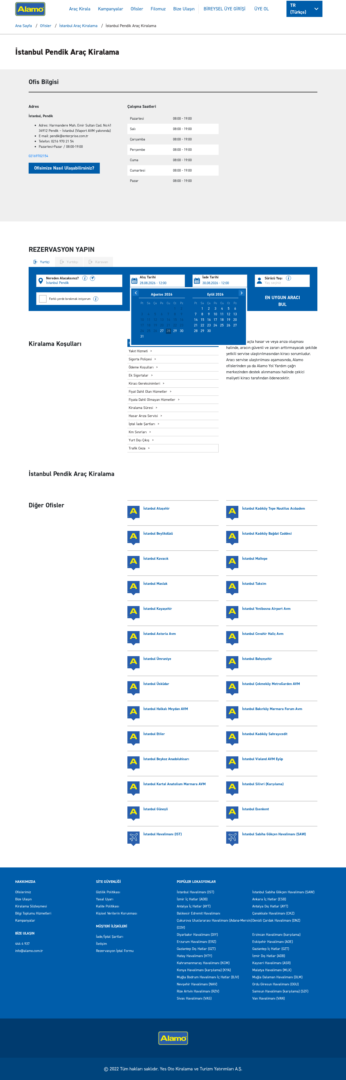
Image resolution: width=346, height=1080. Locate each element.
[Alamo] (30, 8)
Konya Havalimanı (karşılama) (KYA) (204, 970)
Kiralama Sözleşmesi (31, 906)
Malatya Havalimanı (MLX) (271, 970)
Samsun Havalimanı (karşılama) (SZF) (280, 991)
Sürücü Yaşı (274, 278)
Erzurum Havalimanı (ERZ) (196, 941)
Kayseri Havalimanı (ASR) (271, 963)
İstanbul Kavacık (155, 558)
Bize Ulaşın (184, 9)
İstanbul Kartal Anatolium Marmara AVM (174, 784)
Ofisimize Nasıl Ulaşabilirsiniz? (64, 168)
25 (222, 325)
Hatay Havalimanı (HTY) (194, 955)
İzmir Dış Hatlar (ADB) (268, 955)
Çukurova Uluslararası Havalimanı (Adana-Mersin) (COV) (214, 924)
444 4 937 (22, 943)
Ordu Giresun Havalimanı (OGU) (275, 984)
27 (162, 331)
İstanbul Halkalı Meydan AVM (165, 709)
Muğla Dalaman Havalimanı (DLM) (277, 977)
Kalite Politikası (107, 906)
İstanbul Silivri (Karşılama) (262, 784)
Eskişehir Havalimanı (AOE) (272, 941)
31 (142, 336)
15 (202, 320)
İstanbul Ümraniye (157, 658)
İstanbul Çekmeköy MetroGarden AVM (271, 683)
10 (215, 314)
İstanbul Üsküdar (156, 683)
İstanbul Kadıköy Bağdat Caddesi (267, 533)
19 (228, 320)
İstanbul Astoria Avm (159, 633)
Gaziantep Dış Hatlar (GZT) (196, 948)
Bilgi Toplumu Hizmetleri (33, 913)
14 (196, 320)
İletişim (101, 943)
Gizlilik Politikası (108, 892)
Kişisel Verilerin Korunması (116, 913)
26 (228, 325)
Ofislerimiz (23, 892)
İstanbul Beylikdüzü (158, 533)
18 (222, 320)
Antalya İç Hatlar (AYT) (193, 906)
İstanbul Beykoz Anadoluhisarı (166, 759)
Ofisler (137, 9)
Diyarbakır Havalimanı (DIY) (197, 934)
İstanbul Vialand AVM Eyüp (262, 759)
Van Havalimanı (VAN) (268, 998)
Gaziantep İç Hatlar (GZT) (270, 948)
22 (202, 325)
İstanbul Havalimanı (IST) (162, 834)
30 (181, 331)
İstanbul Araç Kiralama (78, 25)
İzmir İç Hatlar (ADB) (192, 899)
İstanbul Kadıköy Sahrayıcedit (264, 734)
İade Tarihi (210, 277)
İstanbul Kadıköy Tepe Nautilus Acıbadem (273, 508)
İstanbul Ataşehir (156, 508)
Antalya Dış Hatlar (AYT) (270, 906)
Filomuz (158, 9)
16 (209, 320)
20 (235, 320)
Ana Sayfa (23, 25)
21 (196, 325)
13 (235, 314)
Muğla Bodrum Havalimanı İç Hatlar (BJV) (208, 977)
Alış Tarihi (148, 277)
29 (175, 331)
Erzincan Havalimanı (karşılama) (276, 934)
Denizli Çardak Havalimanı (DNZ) (276, 920)
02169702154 (38, 156)
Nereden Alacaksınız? (63, 278)
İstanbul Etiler (154, 734)
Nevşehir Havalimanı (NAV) (197, 984)
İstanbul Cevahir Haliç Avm (262, 633)
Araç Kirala (79, 9)
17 (215, 320)
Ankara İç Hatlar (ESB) (269, 899)
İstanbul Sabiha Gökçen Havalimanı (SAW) (274, 834)
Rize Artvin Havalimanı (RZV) (198, 991)
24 (215, 325)
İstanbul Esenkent (255, 809)
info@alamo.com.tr (29, 950)
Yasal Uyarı (104, 899)
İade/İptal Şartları (109, 936)
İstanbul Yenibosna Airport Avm (266, 608)
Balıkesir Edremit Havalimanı (198, 913)
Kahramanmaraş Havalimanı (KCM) (203, 963)
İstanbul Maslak (155, 583)
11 (222, 314)
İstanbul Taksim (254, 583)
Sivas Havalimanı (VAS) (194, 998)
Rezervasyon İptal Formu (114, 950)
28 (168, 331)
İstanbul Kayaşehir (157, 608)
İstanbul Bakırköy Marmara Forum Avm (272, 709)
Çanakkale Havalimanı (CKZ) (273, 913)
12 (228, 314)
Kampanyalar (110, 9)
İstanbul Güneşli (155, 809)
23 (209, 325)
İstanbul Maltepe (254, 558)
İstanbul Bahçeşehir (257, 658)
